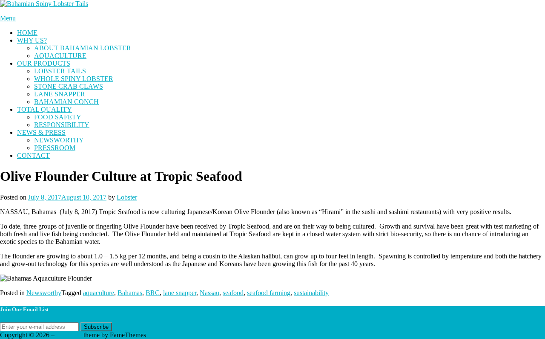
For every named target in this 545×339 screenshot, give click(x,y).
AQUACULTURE (60, 55)
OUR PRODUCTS (43, 63)
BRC (153, 292)
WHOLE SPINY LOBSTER (73, 78)
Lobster (127, 197)
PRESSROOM (54, 147)
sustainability (311, 292)
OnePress (69, 335)
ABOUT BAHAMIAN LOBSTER (82, 48)
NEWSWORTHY (59, 140)
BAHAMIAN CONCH (66, 101)
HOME (27, 32)
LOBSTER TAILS (60, 71)
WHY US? (32, 40)
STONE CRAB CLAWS (68, 86)
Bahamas (130, 292)
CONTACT (33, 155)
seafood (233, 292)
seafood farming (268, 292)
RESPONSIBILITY (61, 124)
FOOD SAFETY (57, 117)
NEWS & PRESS (41, 132)
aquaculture (98, 292)
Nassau (209, 292)
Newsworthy (43, 292)
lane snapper (179, 292)
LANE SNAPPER (59, 94)
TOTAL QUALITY (44, 109)
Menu (8, 18)
